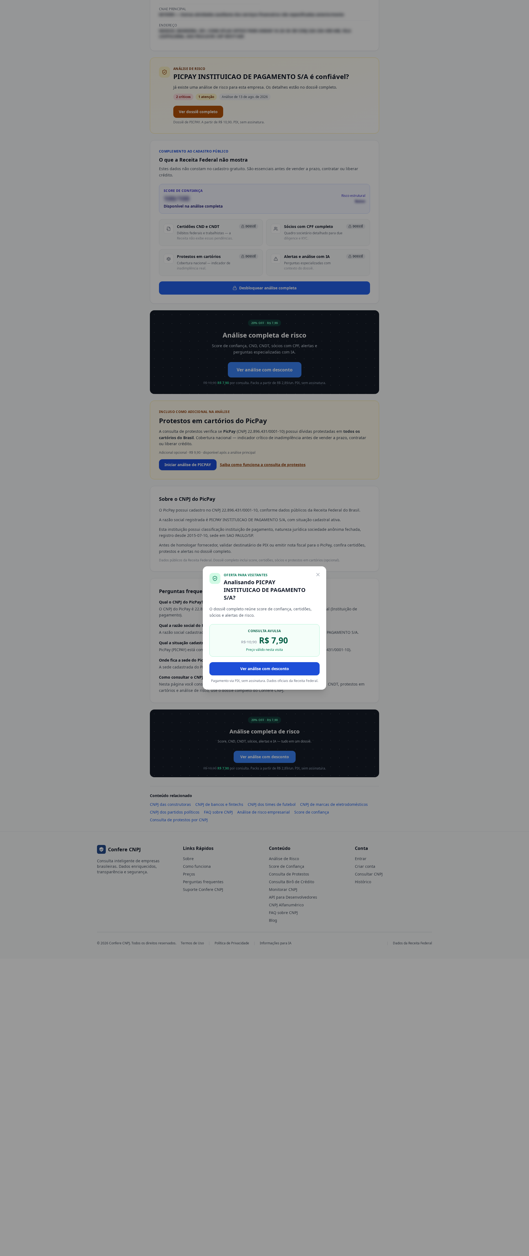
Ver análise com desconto (264, 668)
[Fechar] (318, 574)
